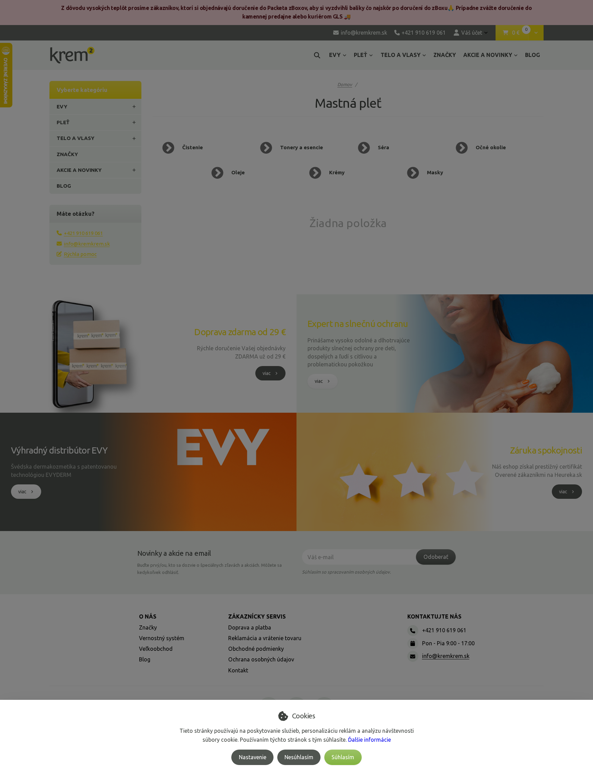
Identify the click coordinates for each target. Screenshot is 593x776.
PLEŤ (360, 55)
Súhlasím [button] (343, 757)
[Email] (412, 656)
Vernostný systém (161, 638)
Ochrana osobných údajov (261, 659)
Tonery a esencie (301, 147)
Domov (344, 84)
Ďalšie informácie (369, 740)
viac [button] (267, 373)
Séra (383, 147)
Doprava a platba (249, 627)
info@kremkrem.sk (87, 244)
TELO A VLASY (400, 55)
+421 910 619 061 (83, 233)
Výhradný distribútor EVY (59, 450)
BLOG (532, 55)
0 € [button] (520, 33)
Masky (435, 172)
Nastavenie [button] (252, 757)
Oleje (238, 172)
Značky (148, 627)
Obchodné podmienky (256, 649)
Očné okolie (491, 147)
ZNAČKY (444, 55)
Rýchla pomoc (80, 254)
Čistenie (192, 147)
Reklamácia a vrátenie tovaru (264, 638)
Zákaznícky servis (257, 616)
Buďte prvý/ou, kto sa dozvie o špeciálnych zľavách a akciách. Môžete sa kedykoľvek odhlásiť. (209, 569)
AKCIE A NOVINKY (487, 55)
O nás (147, 616)
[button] (536, 33)
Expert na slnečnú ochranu (357, 324)
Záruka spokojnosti (546, 450)
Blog (144, 659)
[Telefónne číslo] (412, 630)
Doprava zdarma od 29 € (240, 332)
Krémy (337, 172)
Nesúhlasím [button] (298, 757)
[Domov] (72, 55)
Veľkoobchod (156, 649)
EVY (334, 55)
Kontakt (238, 670)
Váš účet (471, 33)
